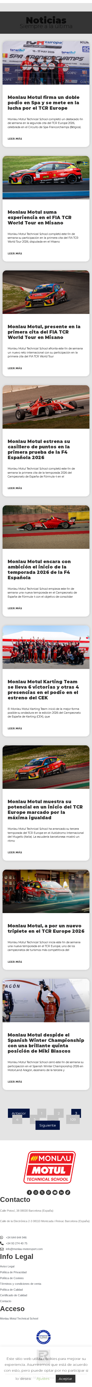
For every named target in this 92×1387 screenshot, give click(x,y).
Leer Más (15, 138)
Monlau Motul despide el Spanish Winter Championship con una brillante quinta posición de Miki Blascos (46, 1043)
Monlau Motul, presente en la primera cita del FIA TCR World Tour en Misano (44, 332)
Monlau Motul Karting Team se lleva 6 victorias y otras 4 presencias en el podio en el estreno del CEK (43, 689)
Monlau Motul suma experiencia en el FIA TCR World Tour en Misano (40, 217)
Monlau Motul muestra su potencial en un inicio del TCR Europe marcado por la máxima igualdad (45, 809)
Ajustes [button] (43, 1378)
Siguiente (47, 1125)
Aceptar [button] (65, 1379)
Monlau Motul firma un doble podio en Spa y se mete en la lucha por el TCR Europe (43, 103)
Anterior (19, 1113)
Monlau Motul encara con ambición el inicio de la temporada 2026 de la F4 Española (39, 569)
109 (75, 1118)
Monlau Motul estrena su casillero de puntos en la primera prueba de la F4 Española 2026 (39, 449)
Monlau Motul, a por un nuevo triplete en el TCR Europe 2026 (46, 928)
